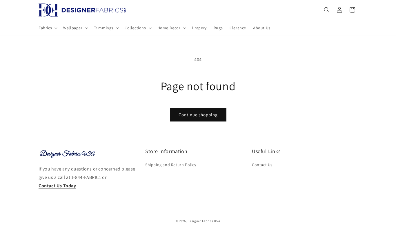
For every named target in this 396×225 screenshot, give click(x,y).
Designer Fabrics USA (204, 221)
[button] (47, 28)
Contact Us (262, 164)
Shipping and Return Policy (170, 164)
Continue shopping (198, 114)
